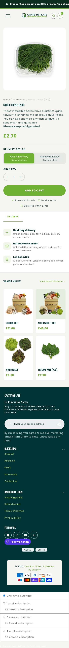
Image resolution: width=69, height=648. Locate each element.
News (8, 467)
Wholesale (11, 474)
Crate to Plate (32, 566)
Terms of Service (14, 511)
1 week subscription (18, 603)
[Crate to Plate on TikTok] (16, 535)
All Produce (19, 99)
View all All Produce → (53, 281)
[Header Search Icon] (53, 16)
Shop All (9, 454)
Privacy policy (13, 517)
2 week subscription (18, 617)
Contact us (11, 481)
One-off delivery (19, 158)
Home (6, 99)
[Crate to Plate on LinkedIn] (34, 535)
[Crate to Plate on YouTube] (25, 535)
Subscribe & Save (50, 158)
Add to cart (34, 190)
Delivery (13, 216)
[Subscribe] (59, 424)
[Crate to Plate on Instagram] (8, 535)
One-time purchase (19, 595)
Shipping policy (14, 497)
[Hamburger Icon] (8, 16)
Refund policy (13, 504)
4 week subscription (19, 631)
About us (10, 460)
